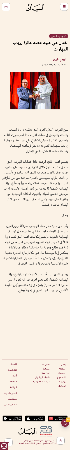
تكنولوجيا (12, 370)
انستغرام (61, 377)
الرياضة (13, 387)
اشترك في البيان (42, 377)
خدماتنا (46, 368)
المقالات (13, 381)
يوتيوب (62, 381)
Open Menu (64, 7)
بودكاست (12, 399)
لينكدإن (62, 368)
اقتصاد (13, 364)
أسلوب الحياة (10, 393)
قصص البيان (10, 404)
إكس (63, 364)
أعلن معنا (45, 373)
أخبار (14, 375)
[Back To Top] (61, 441)
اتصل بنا (46, 364)
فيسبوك (62, 373)
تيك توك (62, 386)
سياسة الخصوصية (41, 381)
